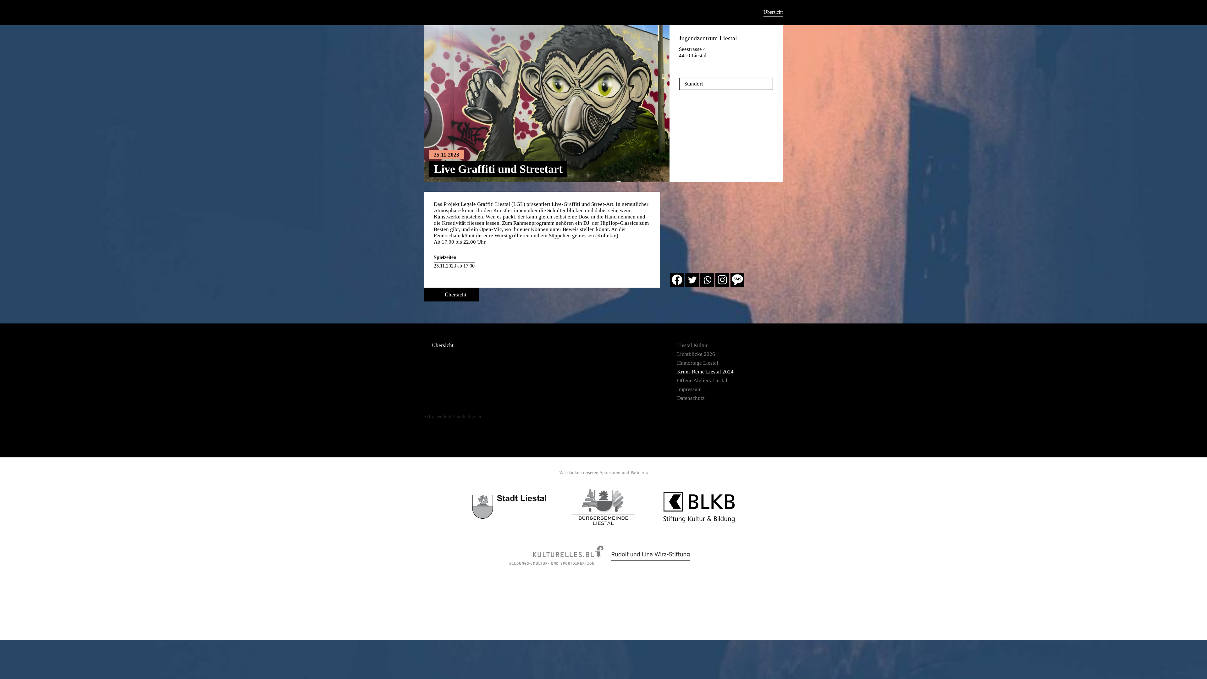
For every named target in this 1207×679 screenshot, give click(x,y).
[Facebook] (677, 280)
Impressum (689, 389)
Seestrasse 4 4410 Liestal (693, 52)
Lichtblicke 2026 (696, 354)
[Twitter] (692, 280)
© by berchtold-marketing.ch (452, 416)
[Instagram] (722, 280)
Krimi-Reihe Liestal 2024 (705, 372)
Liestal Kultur (692, 345)
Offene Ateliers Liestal (702, 381)
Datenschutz (691, 398)
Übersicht (773, 12)
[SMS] (737, 280)
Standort (693, 84)
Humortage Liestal (697, 363)
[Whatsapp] (707, 280)
